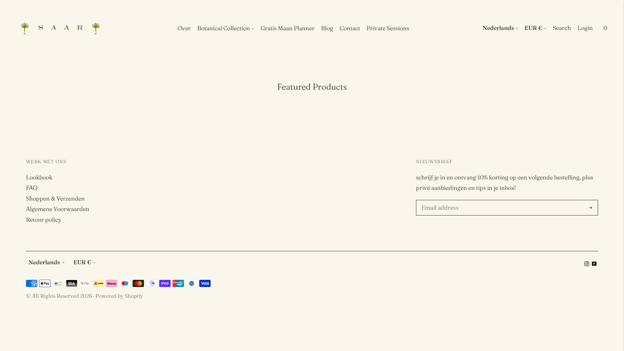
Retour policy (43, 219)
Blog (327, 28)
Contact (350, 28)
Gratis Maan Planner (288, 28)
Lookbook (39, 177)
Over (184, 28)
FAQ (31, 187)
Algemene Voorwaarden (57, 209)
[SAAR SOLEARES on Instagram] (586, 264)
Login (585, 28)
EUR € (533, 28)
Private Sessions (388, 28)
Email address (439, 201)
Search (562, 28)
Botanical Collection (223, 28)
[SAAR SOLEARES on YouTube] (594, 264)
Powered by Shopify (119, 295)
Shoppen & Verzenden (55, 198)
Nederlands (498, 28)
